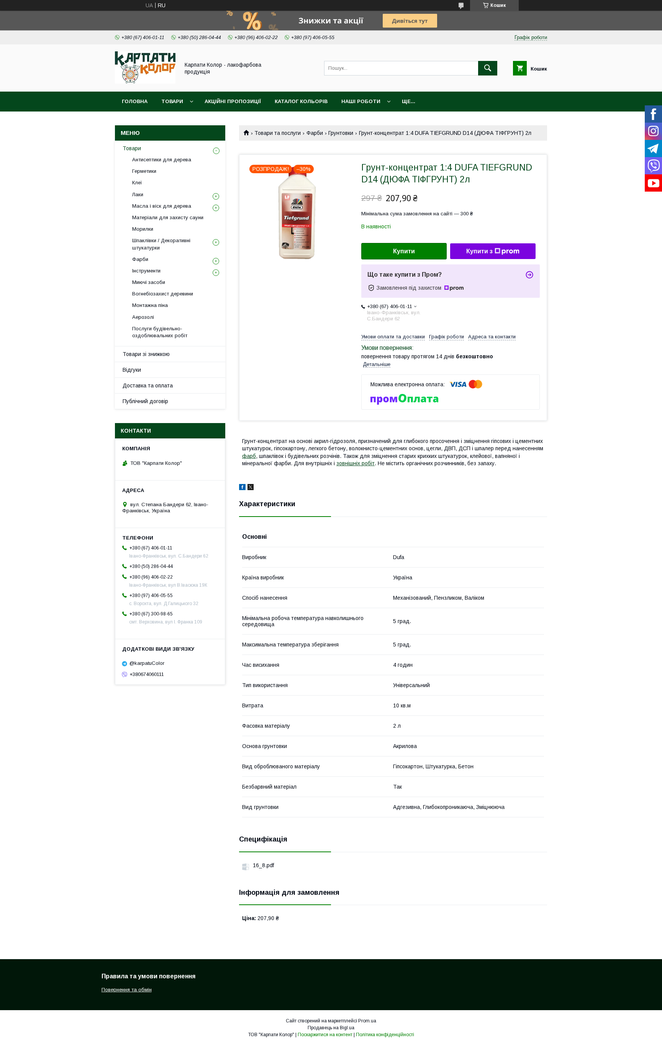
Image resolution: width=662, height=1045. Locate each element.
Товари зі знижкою (146, 354)
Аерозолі (143, 317)
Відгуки (132, 370)
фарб (249, 456)
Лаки (137, 194)
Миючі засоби (148, 282)
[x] (250, 488)
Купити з (479, 251)
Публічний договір (145, 401)
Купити (404, 251)
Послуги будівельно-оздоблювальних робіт (159, 332)
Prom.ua (367, 1021)
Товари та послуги (277, 133)
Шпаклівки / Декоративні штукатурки (161, 244)
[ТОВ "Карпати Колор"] (145, 82)
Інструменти (146, 271)
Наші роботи (360, 101)
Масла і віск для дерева (161, 206)
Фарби (314, 133)
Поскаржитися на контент (325, 1034)
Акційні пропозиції (233, 101)
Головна (134, 101)
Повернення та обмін (127, 990)
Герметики (144, 171)
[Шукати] (487, 68)
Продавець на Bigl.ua (331, 1027)
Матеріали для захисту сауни (167, 217)
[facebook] (242, 488)
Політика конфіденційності (385, 1034)
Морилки (142, 229)
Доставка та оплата (148, 385)
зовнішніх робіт (355, 463)
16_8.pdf (263, 865)
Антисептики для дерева (161, 159)
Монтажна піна (150, 305)
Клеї (137, 182)
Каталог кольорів (301, 101)
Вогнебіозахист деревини (162, 294)
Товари (172, 101)
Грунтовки (340, 133)
